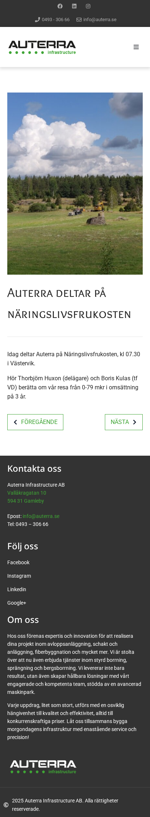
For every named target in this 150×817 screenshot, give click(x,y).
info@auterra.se (41, 516)
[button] (136, 47)
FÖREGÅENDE (39, 422)
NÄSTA (120, 422)
